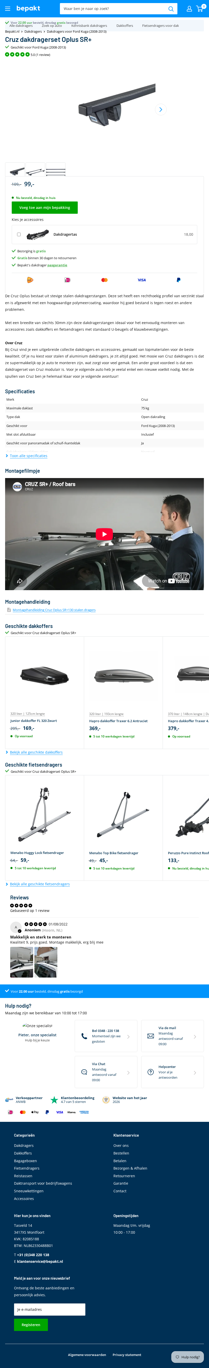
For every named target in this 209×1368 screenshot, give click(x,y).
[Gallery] (104, 121)
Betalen (119, 1160)
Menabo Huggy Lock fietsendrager (37, 852)
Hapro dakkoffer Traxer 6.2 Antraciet (118, 721)
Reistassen (23, 1175)
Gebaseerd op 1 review (29, 910)
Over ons (121, 1145)
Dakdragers (33, 31)
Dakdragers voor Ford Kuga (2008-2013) (77, 31)
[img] (36, 924)
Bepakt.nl (12, 31)
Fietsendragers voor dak (160, 25)
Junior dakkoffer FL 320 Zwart (33, 720)
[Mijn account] (189, 8)
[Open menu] (7, 9)
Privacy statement (127, 1354)
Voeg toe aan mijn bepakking (44, 207)
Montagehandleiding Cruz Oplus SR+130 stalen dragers (54, 610)
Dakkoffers (124, 25)
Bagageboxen (25, 1160)
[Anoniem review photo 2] (45, 962)
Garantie (120, 1183)
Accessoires (24, 1198)
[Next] (160, 109)
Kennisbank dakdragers (89, 25)
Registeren (31, 1324)
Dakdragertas (65, 234)
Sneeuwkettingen (29, 1190)
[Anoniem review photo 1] (21, 962)
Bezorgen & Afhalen (130, 1168)
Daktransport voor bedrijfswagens (43, 1183)
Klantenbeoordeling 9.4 (27, 22)
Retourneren (124, 1175)
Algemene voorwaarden (87, 1354)
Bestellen (121, 1153)
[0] (200, 9)
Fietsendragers (27, 1168)
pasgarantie (57, 265)
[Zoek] (171, 8)
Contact (119, 1190)
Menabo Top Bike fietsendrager (113, 853)
